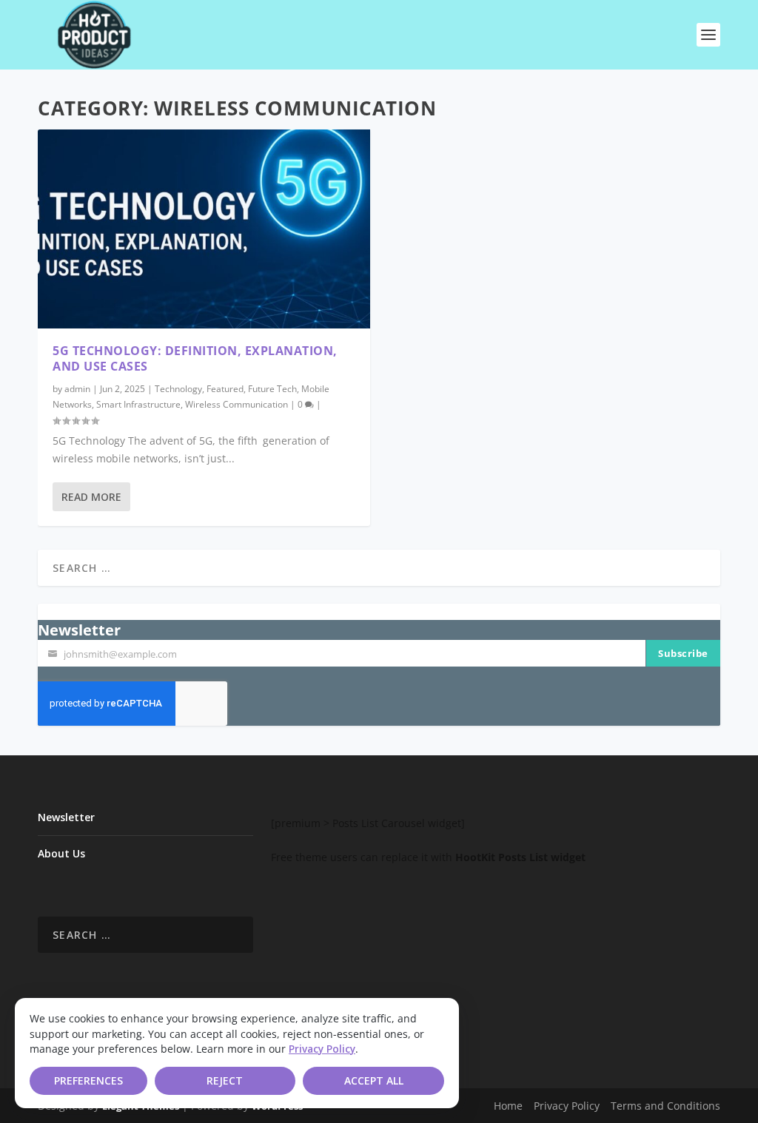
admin (77, 388)
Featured (225, 388)
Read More (91, 497)
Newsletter (66, 817)
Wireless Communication (236, 404)
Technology (178, 388)
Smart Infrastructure (138, 404)
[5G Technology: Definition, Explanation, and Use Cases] (204, 228)
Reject (225, 1080)
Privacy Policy (322, 1049)
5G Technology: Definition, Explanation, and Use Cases (195, 358)
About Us (61, 853)
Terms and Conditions (665, 1106)
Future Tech (272, 388)
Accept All (373, 1080)
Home (508, 1106)
